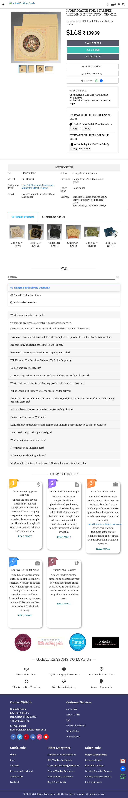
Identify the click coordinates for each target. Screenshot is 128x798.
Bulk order (93, 50)
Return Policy (72, 731)
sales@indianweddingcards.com (104, 524)
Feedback (15, 782)
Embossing (48, 185)
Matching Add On (55, 217)
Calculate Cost (93, 57)
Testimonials (16, 776)
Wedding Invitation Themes (98, 776)
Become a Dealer (93, 760)
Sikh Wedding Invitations (60, 760)
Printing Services (93, 782)
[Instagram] (39, 737)
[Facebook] (13, 737)
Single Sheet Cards (57, 782)
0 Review (98, 21)
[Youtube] (46, 737)
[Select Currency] (107, 4)
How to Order (73, 715)
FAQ (68, 720)
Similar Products (25, 217)
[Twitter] (20, 737)
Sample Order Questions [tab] (27, 295)
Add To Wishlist (93, 66)
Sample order (93, 43)
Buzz (12, 760)
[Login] (119, 4)
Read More (25, 536)
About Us (14, 765)
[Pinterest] (26, 737)
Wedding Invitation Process (98, 771)
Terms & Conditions (76, 726)
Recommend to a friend (21, 771)
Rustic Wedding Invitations (60, 776)
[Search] (123, 4)
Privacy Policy (73, 737)
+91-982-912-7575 (19, 720)
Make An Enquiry (93, 73)
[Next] (115, 235)
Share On (89, 80)
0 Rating (87, 21)
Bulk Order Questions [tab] (25, 302)
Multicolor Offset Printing (35, 188)
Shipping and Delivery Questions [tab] (32, 287)
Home (13, 755)
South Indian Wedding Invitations (63, 765)
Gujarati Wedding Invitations (61, 771)
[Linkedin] (33, 737)
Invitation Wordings (94, 765)
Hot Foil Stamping (31, 185)
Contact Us (71, 709)
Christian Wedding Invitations (62, 755)
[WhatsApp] (97, 80)
